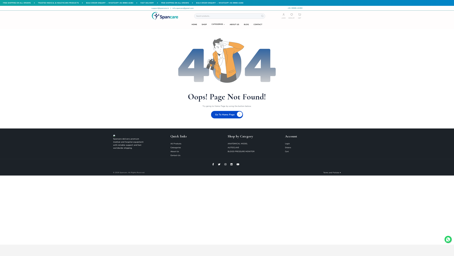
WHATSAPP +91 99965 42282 (120, 3)
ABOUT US (234, 24)
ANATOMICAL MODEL (238, 143)
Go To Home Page (225, 114)
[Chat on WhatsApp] (448, 239)
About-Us (174, 151)
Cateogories (175, 147)
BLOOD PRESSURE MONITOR (241, 151)
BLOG (246, 24)
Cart (287, 151)
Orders (288, 147)
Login (287, 143)
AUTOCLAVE (233, 147)
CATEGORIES (218, 24)
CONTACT (258, 24)
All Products (175, 143)
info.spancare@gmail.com (183, 8)
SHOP (204, 24)
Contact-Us (175, 155)
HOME (194, 24)
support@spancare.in (160, 8)
